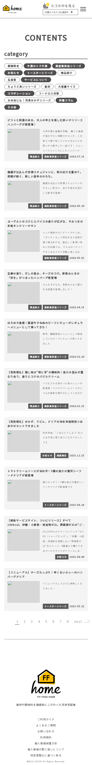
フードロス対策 (49, 93)
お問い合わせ (46, 731)
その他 (12, 107)
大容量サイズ (67, 86)
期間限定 (13, 66)
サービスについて (36, 79)
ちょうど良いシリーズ (22, 86)
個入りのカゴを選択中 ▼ (59, 12)
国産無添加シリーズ (69, 66)
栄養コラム (66, 100)
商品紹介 (67, 73)
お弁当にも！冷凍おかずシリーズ (29, 100)
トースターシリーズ (40, 73)
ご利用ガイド (46, 719)
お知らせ (13, 73)
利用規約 (46, 737)
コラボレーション (19, 93)
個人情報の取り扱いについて (46, 749)
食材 (47, 86)
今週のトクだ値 (37, 66)
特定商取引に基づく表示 (46, 755)
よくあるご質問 (46, 725)
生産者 (12, 79)
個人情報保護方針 (46, 743)
